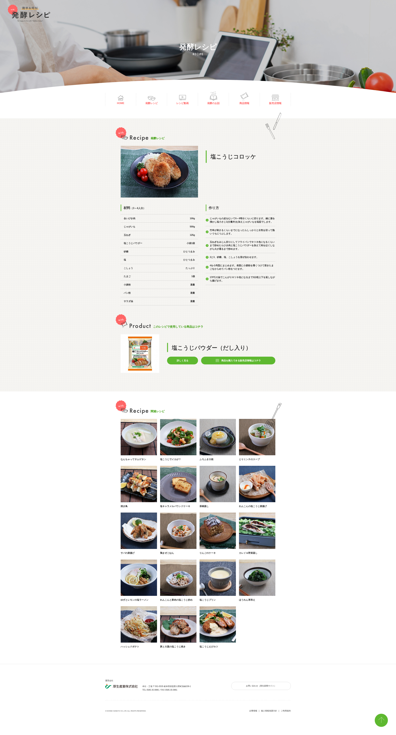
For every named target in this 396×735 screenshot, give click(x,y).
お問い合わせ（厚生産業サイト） (261, 686)
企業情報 (253, 711)
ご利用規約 (286, 711)
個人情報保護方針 (269, 711)
